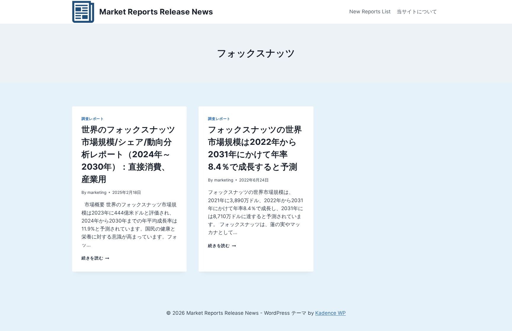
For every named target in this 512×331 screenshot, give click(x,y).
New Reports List (370, 11)
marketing (96, 192)
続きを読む (95, 258)
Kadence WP (330, 313)
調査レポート (92, 118)
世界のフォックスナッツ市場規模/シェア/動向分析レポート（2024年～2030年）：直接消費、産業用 (128, 154)
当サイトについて (417, 11)
